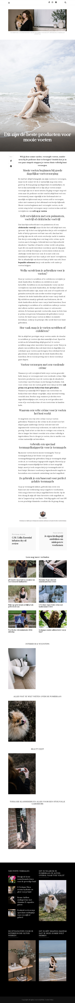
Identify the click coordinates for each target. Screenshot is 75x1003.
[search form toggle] (65, 2)
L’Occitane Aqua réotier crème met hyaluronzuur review (51, 606)
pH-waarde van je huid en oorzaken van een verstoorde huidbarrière (21, 581)
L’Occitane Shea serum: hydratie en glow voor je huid (25, 889)
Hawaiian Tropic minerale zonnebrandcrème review (47, 581)
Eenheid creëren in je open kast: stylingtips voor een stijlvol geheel (26, 914)
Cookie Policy (49, 1000)
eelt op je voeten (39, 211)
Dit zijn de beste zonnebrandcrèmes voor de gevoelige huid (26, 879)
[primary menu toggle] (9, 2)
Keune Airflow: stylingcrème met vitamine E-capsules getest (25, 901)
